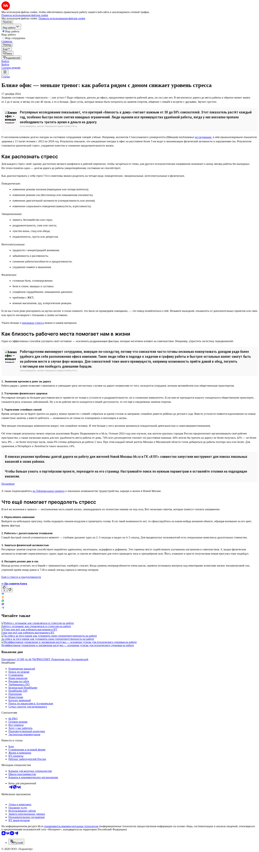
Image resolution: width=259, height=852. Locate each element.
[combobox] (16, 842)
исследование (203, 137)
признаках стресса (33, 322)
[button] (5, 61)
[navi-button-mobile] (4, 72)
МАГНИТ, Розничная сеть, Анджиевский (63, 659)
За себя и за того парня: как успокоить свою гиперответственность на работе (47, 638)
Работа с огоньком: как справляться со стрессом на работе (36, 626)
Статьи (5, 76)
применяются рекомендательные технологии (71, 826)
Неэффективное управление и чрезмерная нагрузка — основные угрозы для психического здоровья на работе (67, 645)
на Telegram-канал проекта (48, 490)
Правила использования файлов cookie (62, 18)
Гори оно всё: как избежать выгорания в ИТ (27, 632)
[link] (7, 53)
